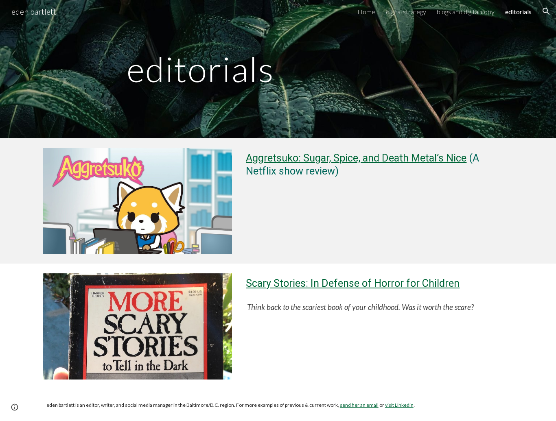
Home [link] (366, 11)
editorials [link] (518, 11)
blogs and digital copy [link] (466, 11)
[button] (546, 11)
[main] (278, 68)
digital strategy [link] (406, 11)
